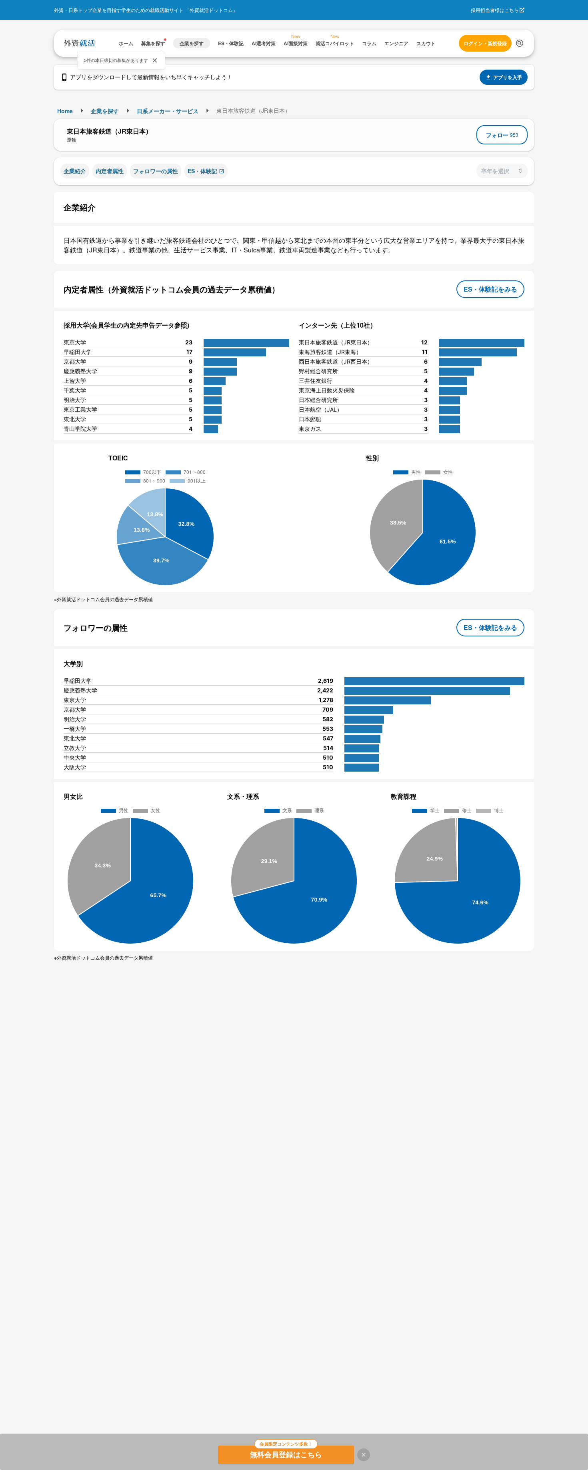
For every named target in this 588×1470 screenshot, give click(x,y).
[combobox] (502, 171)
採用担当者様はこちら (495, 9)
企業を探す (105, 111)
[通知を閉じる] (154, 60)
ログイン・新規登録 (485, 43)
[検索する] (519, 43)
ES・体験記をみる (490, 289)
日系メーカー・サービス (167, 111)
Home (65, 111)
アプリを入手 (507, 77)
